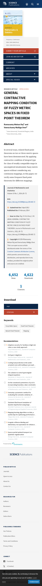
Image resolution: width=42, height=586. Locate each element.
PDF (8, 306)
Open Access (7, 476)
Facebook (10, 561)
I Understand (34, 582)
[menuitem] (27, 4)
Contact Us (7, 486)
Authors (6, 501)
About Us (6, 481)
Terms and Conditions (10, 541)
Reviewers (7, 506)
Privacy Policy (8, 546)
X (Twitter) (10, 566)
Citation (10, 312)
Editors (5, 511)
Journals (6, 471)
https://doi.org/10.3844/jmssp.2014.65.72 (21, 202)
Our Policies (7, 531)
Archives (10, 68)
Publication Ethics (9, 536)
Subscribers (7, 516)
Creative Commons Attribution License (20, 251)
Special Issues (13, 80)
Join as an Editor (14, 56)
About (9, 74)
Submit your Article (16, 51)
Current (10, 62)
